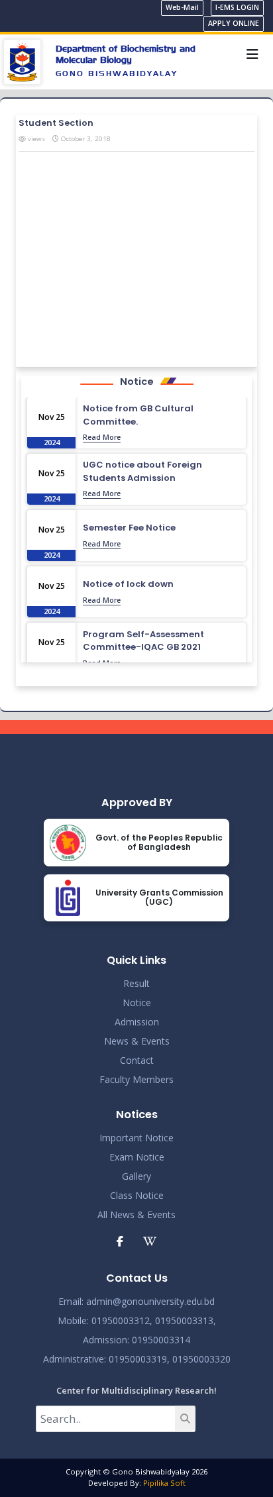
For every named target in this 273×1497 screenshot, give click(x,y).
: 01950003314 (158, 1339)
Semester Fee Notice (129, 527)
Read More (102, 437)
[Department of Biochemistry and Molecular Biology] (22, 61)
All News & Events (136, 1214)
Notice (137, 1002)
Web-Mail (182, 7)
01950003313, (185, 1320)
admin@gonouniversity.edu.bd (150, 1301)
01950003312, (121, 1320)
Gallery (136, 1176)
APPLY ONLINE (233, 23)
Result (136, 983)
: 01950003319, (137, 1359)
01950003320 (200, 1359)
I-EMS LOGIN (237, 7)
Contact (137, 1060)
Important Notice (136, 1137)
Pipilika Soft (164, 1483)
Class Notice (137, 1195)
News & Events (137, 1041)
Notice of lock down (128, 584)
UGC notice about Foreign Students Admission (142, 471)
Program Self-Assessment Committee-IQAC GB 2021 (143, 641)
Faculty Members (136, 1079)
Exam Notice (136, 1157)
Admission (137, 1021)
